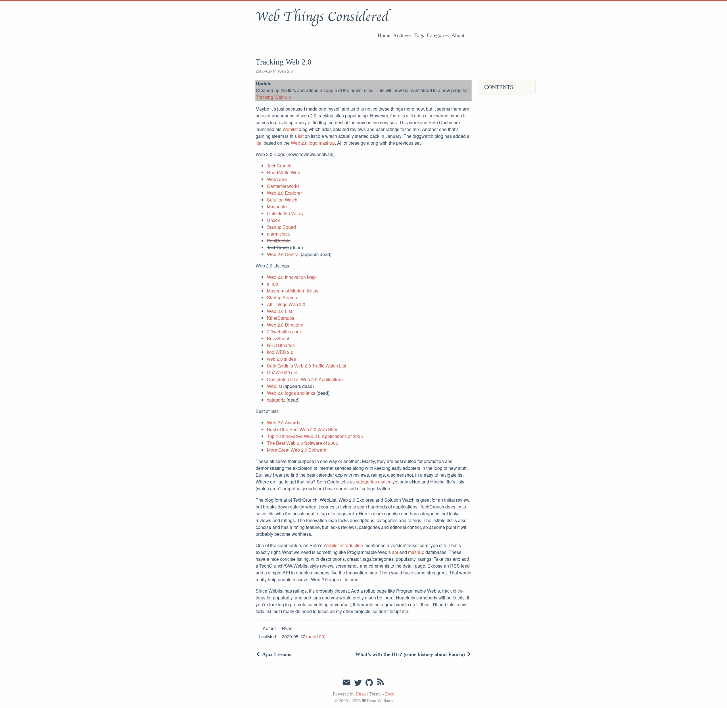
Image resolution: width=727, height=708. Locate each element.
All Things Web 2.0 (286, 304)
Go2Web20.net (282, 372)
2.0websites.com (284, 331)
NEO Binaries (281, 345)
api (395, 552)
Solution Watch (282, 199)
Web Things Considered (322, 17)
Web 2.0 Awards (283, 422)
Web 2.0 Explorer (284, 193)
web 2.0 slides (281, 359)
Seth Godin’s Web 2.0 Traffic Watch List (306, 365)
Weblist (290, 129)
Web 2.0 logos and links (291, 393)
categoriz (276, 399)
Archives (402, 35)
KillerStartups (280, 318)
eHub (272, 284)
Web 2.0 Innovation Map (291, 277)
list (301, 136)
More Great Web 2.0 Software (296, 450)
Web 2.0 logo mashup (313, 143)
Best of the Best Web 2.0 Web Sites (302, 429)
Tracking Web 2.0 (273, 97)
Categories (438, 35)
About (458, 35)
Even (389, 694)
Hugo (361, 694)
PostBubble (279, 240)
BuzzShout (278, 338)
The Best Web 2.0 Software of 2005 (302, 443)
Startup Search (282, 297)
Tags (419, 35)
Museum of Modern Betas (292, 290)
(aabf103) (315, 636)
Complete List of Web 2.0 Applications (305, 379)
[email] (346, 682)
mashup (416, 552)
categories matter (373, 481)
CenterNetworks (283, 186)
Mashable (277, 206)
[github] (369, 683)
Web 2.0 (285, 71)
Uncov (273, 220)
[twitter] (358, 683)
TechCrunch (279, 165)
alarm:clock (278, 234)
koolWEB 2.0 (280, 352)
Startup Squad (281, 227)
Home (384, 35)
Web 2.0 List (279, 311)
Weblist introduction (343, 545)
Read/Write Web (283, 172)
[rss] (380, 683)
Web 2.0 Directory (285, 324)
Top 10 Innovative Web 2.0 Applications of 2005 (315, 436)
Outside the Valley (285, 213)
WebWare (277, 179)
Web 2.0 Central (283, 254)
